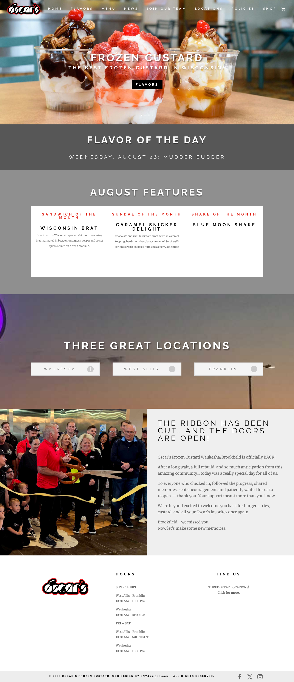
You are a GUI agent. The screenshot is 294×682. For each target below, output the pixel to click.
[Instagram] (260, 677)
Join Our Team (167, 8)
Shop (270, 8)
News (131, 8)
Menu (109, 8)
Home (55, 8)
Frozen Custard (147, 58)
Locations (209, 8)
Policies (243, 8)
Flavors (82, 8)
